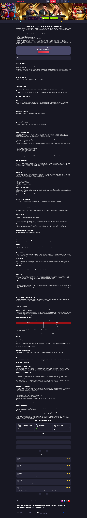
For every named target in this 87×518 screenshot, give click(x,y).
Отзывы (45, 500)
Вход (23, 500)
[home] (20, 1)
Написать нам (20, 505)
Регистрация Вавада (43, 51)
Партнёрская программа (61, 505)
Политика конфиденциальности (39, 505)
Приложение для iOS (30, 507)
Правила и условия (27, 505)
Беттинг (32, 500)
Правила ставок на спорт (51, 505)
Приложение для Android (40, 507)
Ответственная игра (21, 507)
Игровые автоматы (38, 500)
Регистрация (27, 500)
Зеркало (18, 500)
